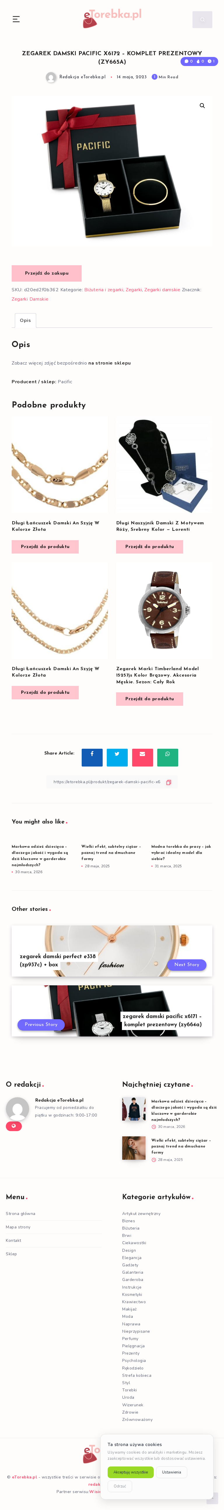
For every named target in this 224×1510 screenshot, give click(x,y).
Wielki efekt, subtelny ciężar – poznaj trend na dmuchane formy (111, 853)
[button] (202, 105)
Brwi (126, 1235)
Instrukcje (131, 1287)
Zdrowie (130, 1412)
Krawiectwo (134, 1302)
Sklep (11, 1254)
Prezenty (130, 1353)
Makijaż (129, 1309)
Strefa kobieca (136, 1375)
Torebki (129, 1390)
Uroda (128, 1397)
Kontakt (13, 1240)
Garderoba (133, 1279)
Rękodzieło (133, 1368)
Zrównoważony (137, 1419)
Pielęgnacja (133, 1346)
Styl (126, 1383)
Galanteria (132, 1272)
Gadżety (130, 1265)
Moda (127, 1316)
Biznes (128, 1221)
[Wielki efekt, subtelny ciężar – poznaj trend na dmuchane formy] (134, 1148)
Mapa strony (18, 1227)
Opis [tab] (25, 320)
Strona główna (21, 1213)
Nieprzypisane (136, 1331)
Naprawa (131, 1324)
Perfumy (130, 1338)
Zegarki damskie (162, 290)
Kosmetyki (132, 1294)
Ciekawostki (134, 1243)
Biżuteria (131, 1228)
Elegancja (132, 1258)
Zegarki (134, 290)
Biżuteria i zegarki (103, 290)
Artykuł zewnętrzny (141, 1213)
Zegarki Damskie (30, 299)
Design (129, 1250)
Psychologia (134, 1360)
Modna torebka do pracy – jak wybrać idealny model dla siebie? (181, 853)
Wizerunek (133, 1405)
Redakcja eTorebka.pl (59, 1100)
